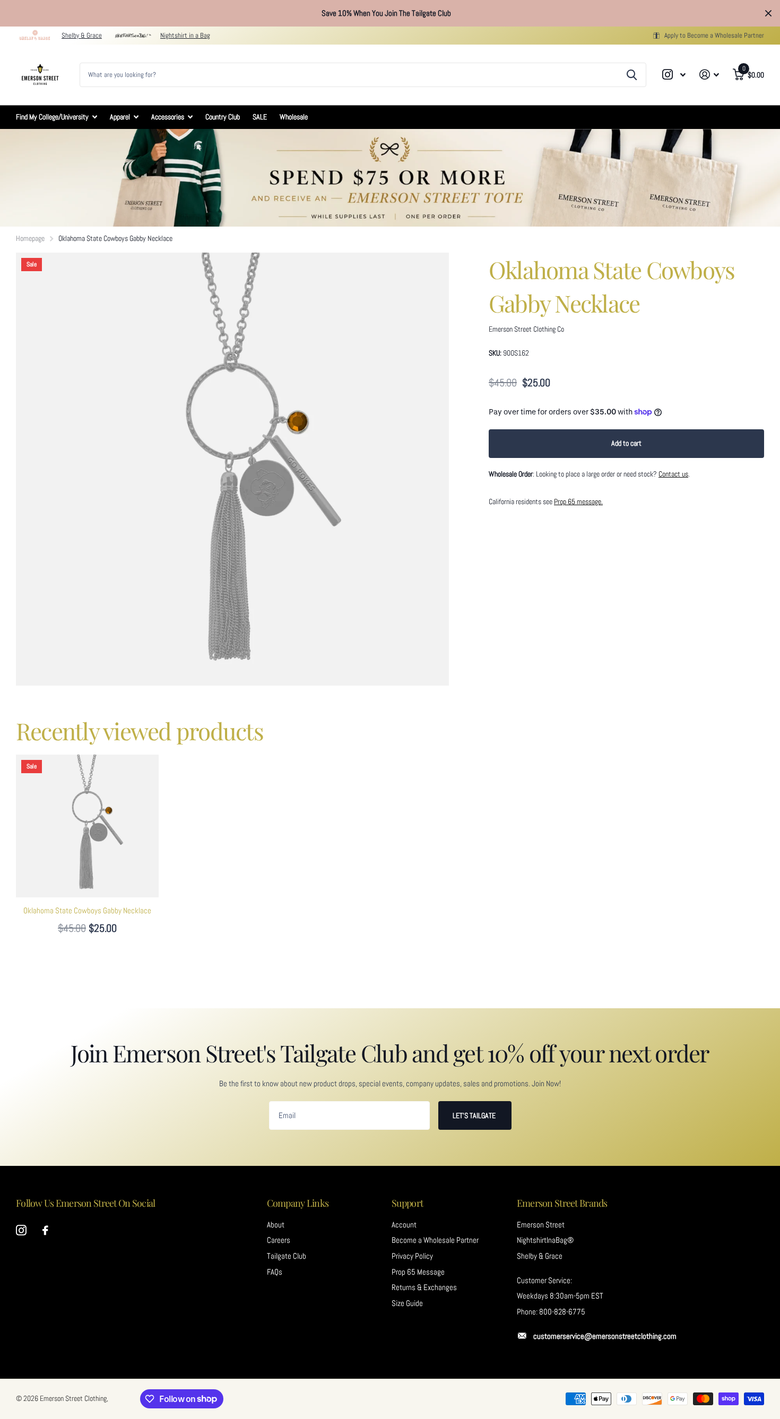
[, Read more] (674, 74)
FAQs (274, 1272)
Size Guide (407, 1303)
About (275, 1224)
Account (404, 1224)
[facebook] (45, 1230)
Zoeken (631, 75)
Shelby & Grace (82, 35)
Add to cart (626, 443)
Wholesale (294, 117)
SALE (260, 117)
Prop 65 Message (418, 1272)
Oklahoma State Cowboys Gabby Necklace (87, 910)
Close (768, 13)
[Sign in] (709, 74)
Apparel (120, 117)
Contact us (673, 474)
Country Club (222, 117)
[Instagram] (21, 1230)
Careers (278, 1240)
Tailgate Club (286, 1256)
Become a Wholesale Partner (435, 1240)
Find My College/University (52, 117)
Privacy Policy (412, 1256)
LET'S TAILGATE (475, 1115)
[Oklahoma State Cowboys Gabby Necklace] (87, 826)
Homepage (30, 238)
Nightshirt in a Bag (185, 35)
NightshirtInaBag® (545, 1240)
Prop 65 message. (578, 501)
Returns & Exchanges (424, 1287)
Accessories (167, 117)
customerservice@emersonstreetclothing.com (605, 1336)
